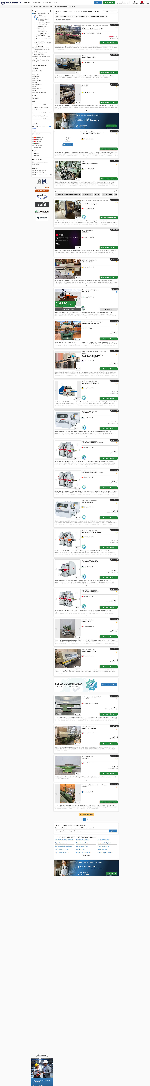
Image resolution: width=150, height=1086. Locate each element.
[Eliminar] (76, 17)
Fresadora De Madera (82, 843)
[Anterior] (56, 34)
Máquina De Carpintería (83, 852)
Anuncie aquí (43, 1055)
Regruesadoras (43, 26)
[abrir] (86, 51)
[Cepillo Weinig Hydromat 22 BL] (68, 170)
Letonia (39, 145)
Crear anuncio (111, 126)
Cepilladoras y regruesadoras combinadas (42, 29)
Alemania (39, 137)
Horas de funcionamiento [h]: (40, 116)
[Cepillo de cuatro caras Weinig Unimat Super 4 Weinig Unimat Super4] (68, 209)
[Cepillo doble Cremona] (68, 94)
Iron (36, 86)
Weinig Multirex (107, 195)
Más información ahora (109, 685)
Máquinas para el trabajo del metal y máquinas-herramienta (42, 49)
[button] (147, 2)
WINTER (37, 74)
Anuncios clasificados (40, 162)
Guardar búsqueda (87, 814)
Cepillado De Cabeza (61, 843)
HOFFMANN (38, 84)
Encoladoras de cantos (43, 39)
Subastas (37, 164)
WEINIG (37, 76)
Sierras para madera (43, 36)
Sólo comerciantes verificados (43, 174)
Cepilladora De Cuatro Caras (63, 846)
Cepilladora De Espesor (62, 849)
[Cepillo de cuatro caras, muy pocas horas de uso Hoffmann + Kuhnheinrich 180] (68, 34)
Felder (36, 82)
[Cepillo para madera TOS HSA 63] (68, 765)
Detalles (109, 309)
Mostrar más (87, 855)
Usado (36, 155)
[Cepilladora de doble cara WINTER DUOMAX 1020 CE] (68, 390)
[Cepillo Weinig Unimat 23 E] (68, 64)
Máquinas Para (102, 849)
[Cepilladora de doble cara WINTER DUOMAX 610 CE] (68, 599)
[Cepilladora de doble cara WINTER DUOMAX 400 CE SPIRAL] (68, 479)
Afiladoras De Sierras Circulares (64, 840)
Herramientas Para (82, 846)
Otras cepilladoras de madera (43, 20)
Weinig (97, 195)
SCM (36, 78)
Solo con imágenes (40, 170)
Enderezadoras (43, 33)
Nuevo (36, 153)
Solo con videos (39, 172)
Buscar (98, 2)
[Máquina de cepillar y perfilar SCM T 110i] (68, 298)
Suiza (38, 141)
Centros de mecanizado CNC (43, 43)
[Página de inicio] (31, 6)
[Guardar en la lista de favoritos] (116, 28)
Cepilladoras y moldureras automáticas (45, 23)
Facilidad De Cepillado (82, 840)
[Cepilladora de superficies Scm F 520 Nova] (68, 269)
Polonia (39, 139)
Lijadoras (39, 41)
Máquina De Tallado (104, 840)
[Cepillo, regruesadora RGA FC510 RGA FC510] (68, 705)
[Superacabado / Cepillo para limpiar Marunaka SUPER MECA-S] (68, 330)
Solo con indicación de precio (41, 107)
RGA (36, 90)
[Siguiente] (79, 34)
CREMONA (37, 80)
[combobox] (42, 134)
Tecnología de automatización (42, 57)
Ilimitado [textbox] (36, 134)
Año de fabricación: (37, 110)
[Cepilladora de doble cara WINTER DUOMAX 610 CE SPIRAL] (68, 450)
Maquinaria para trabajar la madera (41, 14)
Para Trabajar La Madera (105, 852)
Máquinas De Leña (103, 846)
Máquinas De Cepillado (104, 843)
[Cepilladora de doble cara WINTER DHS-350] (68, 509)
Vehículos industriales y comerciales (40, 53)
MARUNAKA (38, 88)
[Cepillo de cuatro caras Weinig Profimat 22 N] (68, 735)
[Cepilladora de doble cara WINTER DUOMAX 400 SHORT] (68, 539)
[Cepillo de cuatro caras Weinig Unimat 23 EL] (68, 658)
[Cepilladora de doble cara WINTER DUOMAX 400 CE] (68, 569)
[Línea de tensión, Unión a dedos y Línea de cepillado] (68, 793)
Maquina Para (80, 849)
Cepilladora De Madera (61, 852)
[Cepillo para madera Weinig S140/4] (68, 628)
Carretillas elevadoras (41, 60)
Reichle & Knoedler (40, 92)
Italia (38, 143)
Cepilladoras (41, 17)
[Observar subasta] (117, 292)
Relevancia (110, 12)
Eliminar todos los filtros (63, 19)
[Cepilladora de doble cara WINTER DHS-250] (68, 420)
